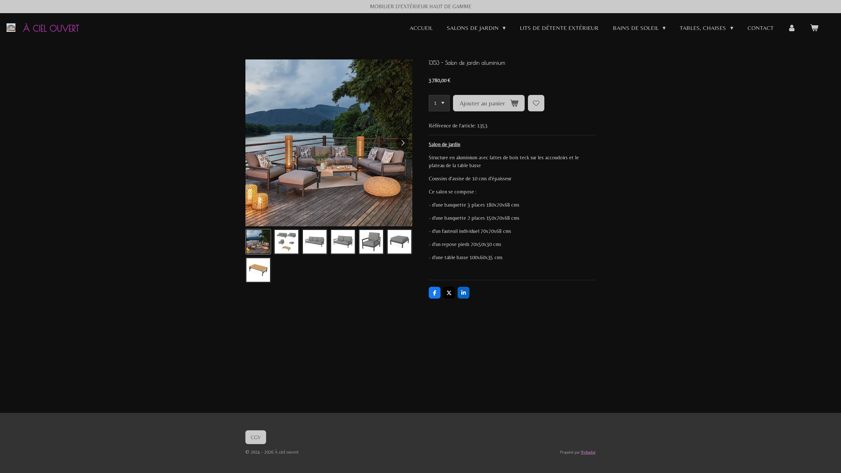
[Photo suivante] (402, 142)
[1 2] (439, 103)
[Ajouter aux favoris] (536, 103)
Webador (588, 452)
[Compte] (792, 28)
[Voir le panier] (814, 28)
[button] (258, 242)
